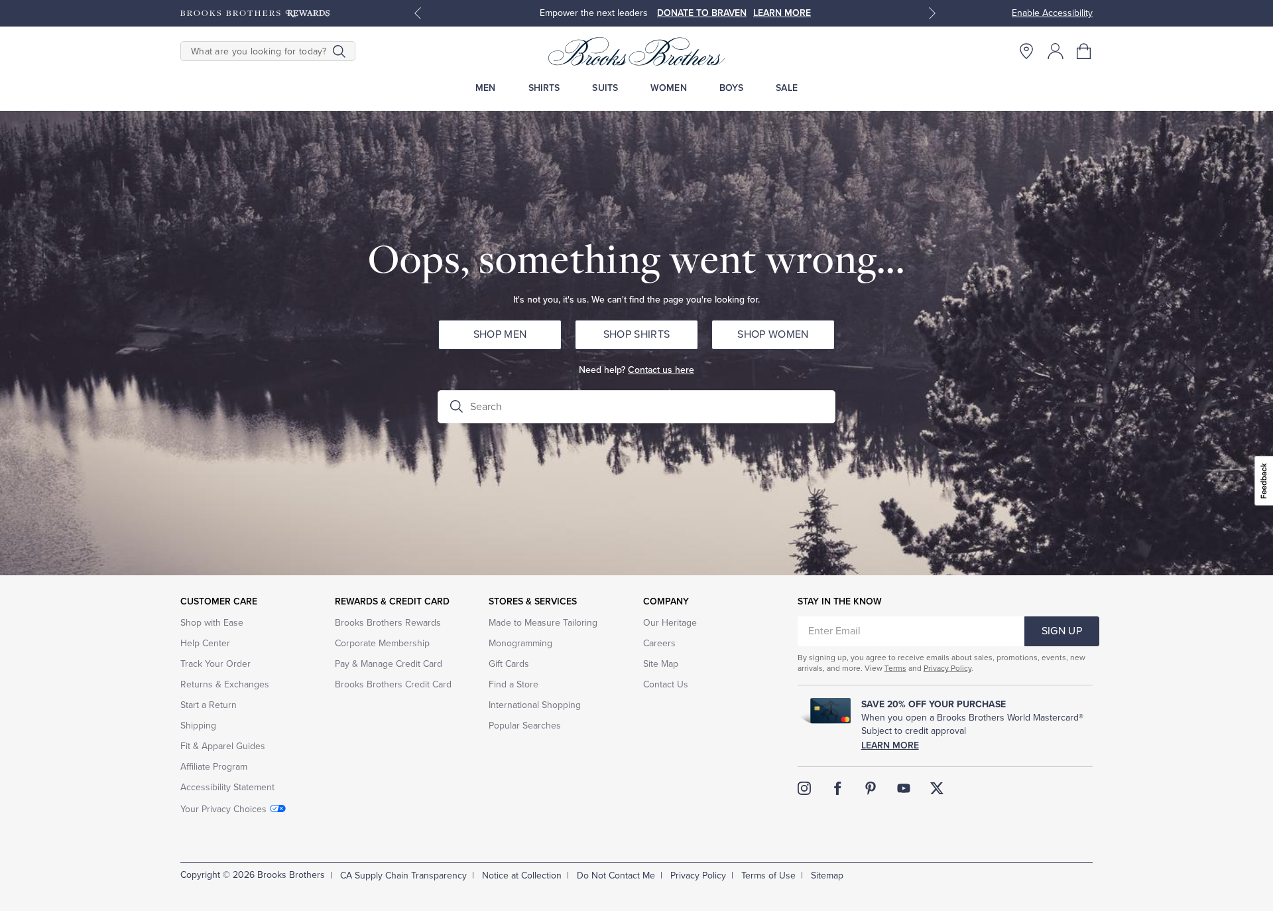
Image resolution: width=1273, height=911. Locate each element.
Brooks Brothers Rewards (388, 622)
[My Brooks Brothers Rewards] (255, 13)
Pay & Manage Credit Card (388, 663)
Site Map (660, 663)
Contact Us (665, 684)
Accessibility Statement (227, 787)
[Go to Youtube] (903, 788)
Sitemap (827, 875)
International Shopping (535, 705)
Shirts (544, 88)
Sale (787, 88)
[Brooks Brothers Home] (636, 51)
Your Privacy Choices (223, 809)
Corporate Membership (382, 643)
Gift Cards (509, 663)
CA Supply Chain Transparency (403, 875)
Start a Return (208, 705)
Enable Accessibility (1052, 13)
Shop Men (500, 334)
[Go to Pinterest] (870, 788)
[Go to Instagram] (804, 788)
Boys (731, 88)
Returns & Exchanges (224, 684)
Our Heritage (670, 622)
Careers (659, 643)
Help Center (205, 643)
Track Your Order (215, 663)
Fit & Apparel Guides (222, 746)
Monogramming (520, 643)
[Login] (1055, 51)
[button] (1085, 51)
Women (668, 88)
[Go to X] (936, 788)
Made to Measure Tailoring (543, 622)
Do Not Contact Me (616, 875)
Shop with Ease (211, 622)
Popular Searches (525, 725)
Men (485, 88)
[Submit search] (339, 51)
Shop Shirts (636, 334)
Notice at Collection (522, 875)
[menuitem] (485, 88)
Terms (895, 668)
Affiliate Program (213, 766)
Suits (605, 88)
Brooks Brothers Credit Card (393, 684)
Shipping (198, 725)
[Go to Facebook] (837, 788)
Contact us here (661, 370)
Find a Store (513, 684)
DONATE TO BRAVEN (702, 13)
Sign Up (1062, 631)
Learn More (890, 745)
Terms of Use (768, 875)
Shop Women (772, 334)
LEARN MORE (782, 13)
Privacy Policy (947, 668)
